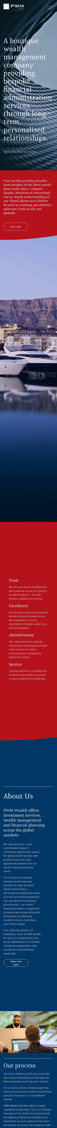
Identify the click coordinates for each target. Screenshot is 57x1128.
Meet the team (16, 963)
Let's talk (15, 226)
